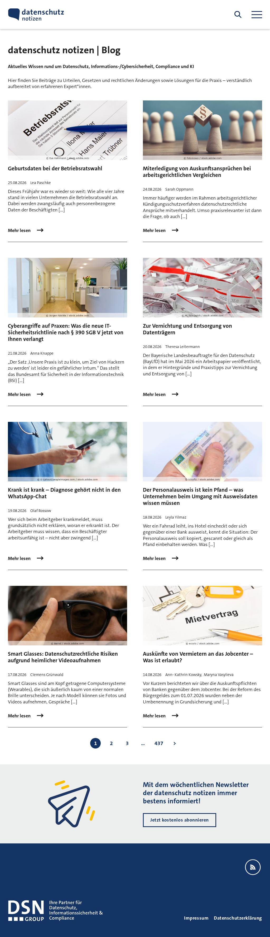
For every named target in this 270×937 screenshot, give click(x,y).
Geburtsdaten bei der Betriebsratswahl (55, 168)
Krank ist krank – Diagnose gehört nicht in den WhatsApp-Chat (64, 493)
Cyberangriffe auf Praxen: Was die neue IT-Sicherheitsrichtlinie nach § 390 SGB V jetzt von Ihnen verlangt (65, 332)
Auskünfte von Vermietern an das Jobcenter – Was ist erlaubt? (198, 657)
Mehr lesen (20, 231)
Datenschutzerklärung (238, 918)
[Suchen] (238, 14)
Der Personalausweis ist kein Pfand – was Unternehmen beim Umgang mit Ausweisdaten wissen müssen (200, 496)
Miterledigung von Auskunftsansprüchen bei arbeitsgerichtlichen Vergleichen (197, 172)
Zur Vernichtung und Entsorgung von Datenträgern (187, 329)
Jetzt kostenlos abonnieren (179, 820)
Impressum (196, 918)
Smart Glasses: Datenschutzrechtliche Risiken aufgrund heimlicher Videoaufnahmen (63, 657)
